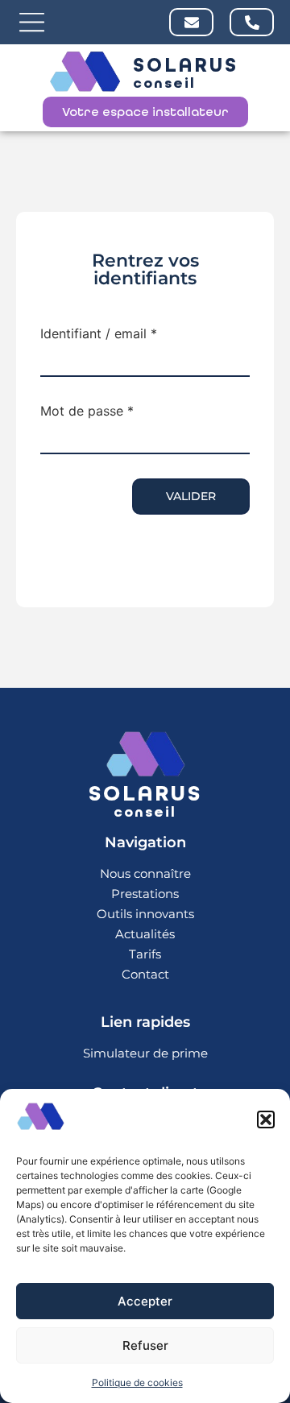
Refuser (145, 1345)
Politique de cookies (137, 1382)
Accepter (145, 1301)
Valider (191, 496)
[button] (266, 1119)
